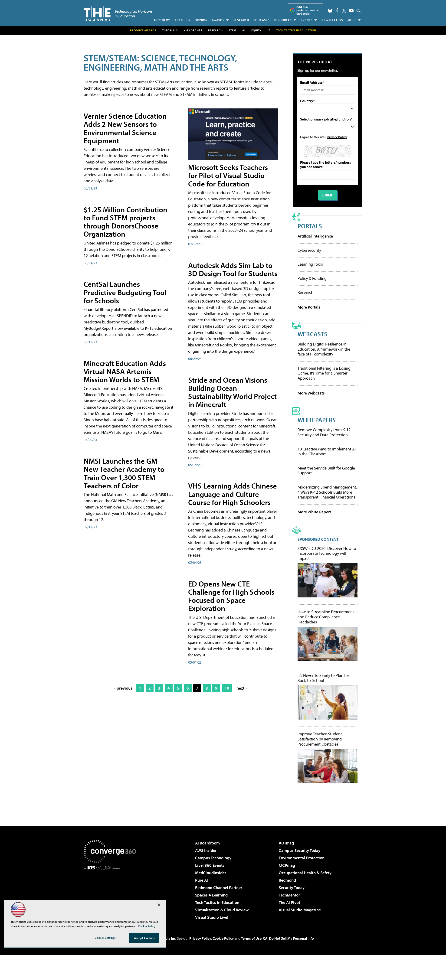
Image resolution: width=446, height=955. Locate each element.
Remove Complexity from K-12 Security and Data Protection (324, 432)
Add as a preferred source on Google (307, 10)
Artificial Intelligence (315, 236)
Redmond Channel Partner (218, 887)
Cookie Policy (223, 938)
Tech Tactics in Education (217, 902)
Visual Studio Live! (211, 917)
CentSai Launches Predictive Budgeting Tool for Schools (125, 292)
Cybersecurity (309, 250)
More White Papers (314, 512)
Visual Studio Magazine (300, 910)
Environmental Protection (302, 857)
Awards (218, 20)
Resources (283, 20)
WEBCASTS (312, 334)
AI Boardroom (207, 843)
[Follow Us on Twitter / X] (344, 11)
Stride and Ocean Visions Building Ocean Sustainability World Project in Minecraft (232, 392)
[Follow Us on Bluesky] (330, 10)
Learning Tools (310, 264)
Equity (256, 30)
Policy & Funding (312, 278)
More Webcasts (311, 393)
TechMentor (289, 895)
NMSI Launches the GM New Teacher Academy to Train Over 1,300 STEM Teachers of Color (124, 473)
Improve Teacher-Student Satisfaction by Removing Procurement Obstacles (320, 738)
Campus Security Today (299, 850)
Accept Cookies (144, 938)
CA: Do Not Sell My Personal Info (288, 938)
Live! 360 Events (209, 865)
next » (241, 688)
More (352, 20)
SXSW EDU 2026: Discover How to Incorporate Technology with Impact (327, 553)
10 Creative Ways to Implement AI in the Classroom (327, 451)
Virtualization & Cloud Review (222, 910)
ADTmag (286, 843)
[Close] (159, 905)
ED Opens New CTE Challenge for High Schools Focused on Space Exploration (231, 596)
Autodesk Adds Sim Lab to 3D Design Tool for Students (232, 269)
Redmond (287, 880)
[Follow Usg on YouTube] (351, 10)
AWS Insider (205, 850)
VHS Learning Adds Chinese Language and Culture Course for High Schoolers (232, 494)
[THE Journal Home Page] (118, 13)
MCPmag (287, 865)
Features (182, 20)
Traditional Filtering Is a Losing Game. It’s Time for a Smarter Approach (324, 373)
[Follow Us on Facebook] (337, 10)
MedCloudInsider (210, 872)
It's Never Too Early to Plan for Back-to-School (323, 678)
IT (269, 30)
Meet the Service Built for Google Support (326, 470)
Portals (310, 226)
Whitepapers (317, 420)
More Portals (309, 307)
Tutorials (170, 30)
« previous (123, 688)
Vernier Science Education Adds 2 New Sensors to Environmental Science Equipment (125, 128)
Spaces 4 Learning (211, 895)
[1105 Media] (111, 893)
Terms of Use (251, 938)
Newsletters (332, 20)
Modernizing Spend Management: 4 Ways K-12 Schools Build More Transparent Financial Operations (327, 492)
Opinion (201, 20)
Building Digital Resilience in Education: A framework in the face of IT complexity (324, 349)
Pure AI (201, 880)
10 (227, 688)
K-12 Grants (193, 30)
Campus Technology (213, 857)
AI (243, 30)
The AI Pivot (289, 902)
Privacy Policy (337, 137)
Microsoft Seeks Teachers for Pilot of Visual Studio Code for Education (228, 175)
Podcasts (261, 20)
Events (307, 20)
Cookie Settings (105, 937)
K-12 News (162, 20)
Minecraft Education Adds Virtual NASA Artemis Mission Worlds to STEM (125, 371)
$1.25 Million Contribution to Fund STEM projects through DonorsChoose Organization (125, 222)
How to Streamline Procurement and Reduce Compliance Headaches (326, 616)
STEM (232, 30)
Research (241, 20)
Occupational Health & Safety (305, 872)
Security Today (292, 887)
